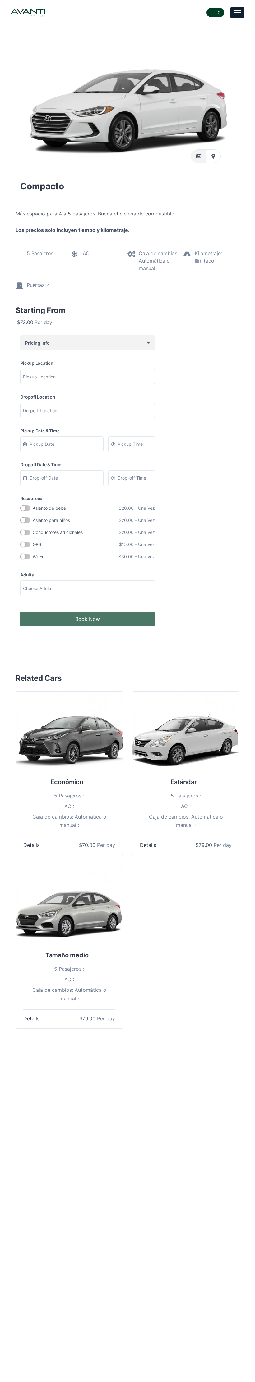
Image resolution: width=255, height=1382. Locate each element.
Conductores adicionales (94, 532)
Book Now (87, 619)
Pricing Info (36, 343)
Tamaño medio (67, 955)
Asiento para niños (94, 520)
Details (31, 845)
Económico (67, 782)
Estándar (183, 782)
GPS (94, 544)
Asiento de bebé (94, 508)
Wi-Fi (94, 556)
